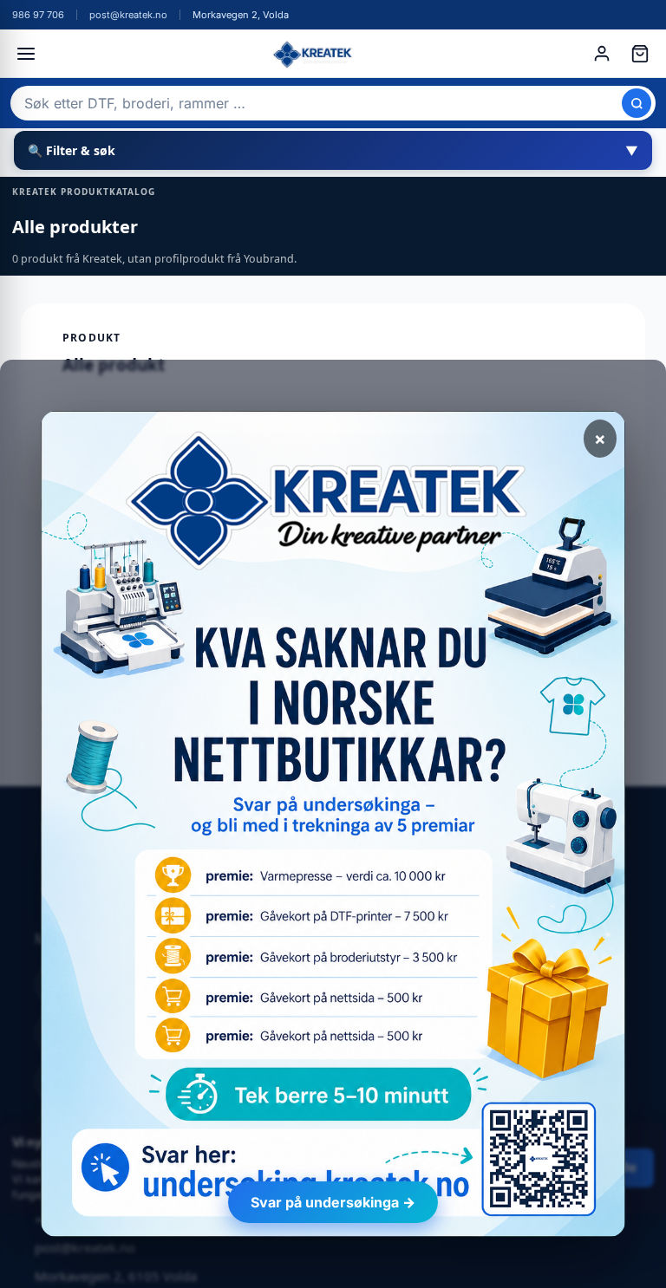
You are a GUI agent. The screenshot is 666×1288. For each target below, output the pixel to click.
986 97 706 (38, 15)
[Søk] (636, 103)
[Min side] (602, 54)
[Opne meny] (26, 54)
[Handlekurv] (640, 54)
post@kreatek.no (128, 15)
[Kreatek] (314, 53)
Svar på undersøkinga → (333, 1202)
